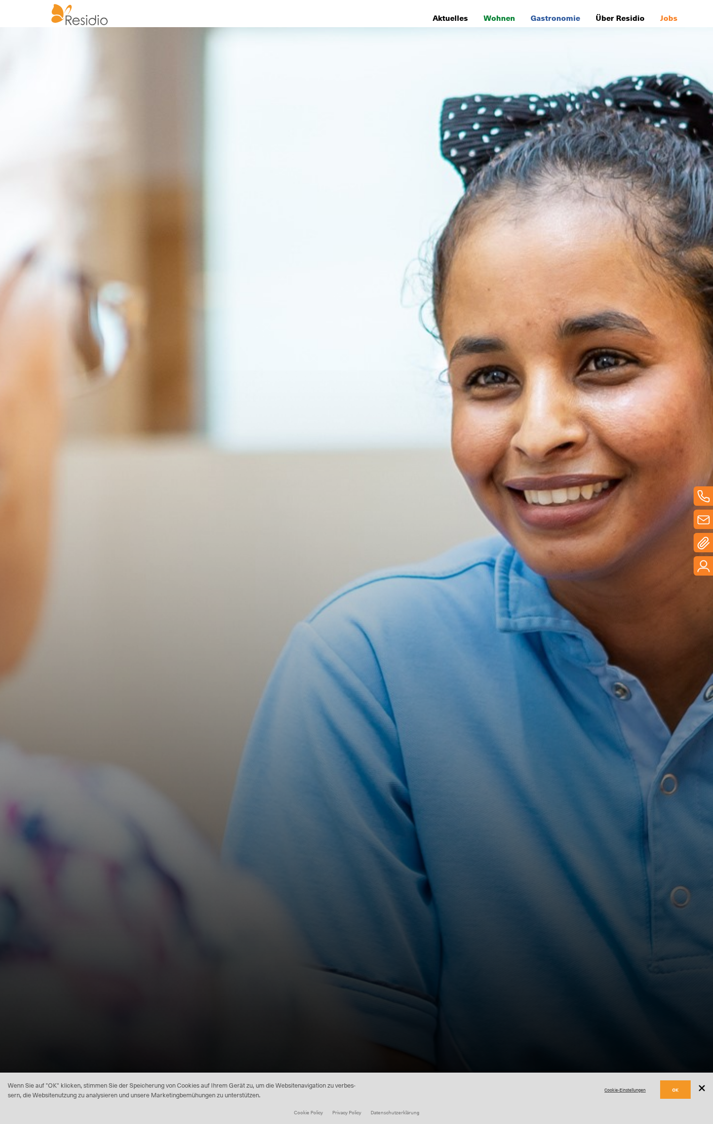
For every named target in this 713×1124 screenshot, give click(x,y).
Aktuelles (450, 17)
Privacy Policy (346, 1112)
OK (675, 1090)
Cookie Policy (308, 1112)
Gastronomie (555, 17)
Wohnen (499, 17)
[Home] (79, 22)
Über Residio (620, 17)
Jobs (669, 17)
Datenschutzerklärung (395, 1112)
